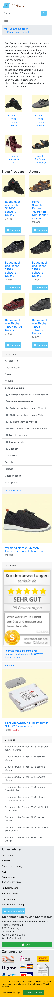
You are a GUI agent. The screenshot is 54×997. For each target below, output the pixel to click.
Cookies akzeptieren (34, 992)
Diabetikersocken (18, 435)
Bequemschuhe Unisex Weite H (29, 408)
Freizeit (9, 469)
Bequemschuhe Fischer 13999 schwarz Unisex (40, 269)
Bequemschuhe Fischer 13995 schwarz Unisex (40, 326)
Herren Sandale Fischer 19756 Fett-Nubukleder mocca (40, 210)
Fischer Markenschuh (18, 32)
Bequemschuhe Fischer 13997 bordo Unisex (13, 325)
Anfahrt (6, 860)
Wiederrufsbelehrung (13, 904)
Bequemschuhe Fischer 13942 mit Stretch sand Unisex (26, 829)
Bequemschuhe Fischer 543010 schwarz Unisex (13, 208)
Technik (9, 462)
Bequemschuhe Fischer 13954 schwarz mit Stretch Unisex (25, 799)
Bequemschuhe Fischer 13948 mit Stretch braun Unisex (26, 809)
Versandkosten (10, 893)
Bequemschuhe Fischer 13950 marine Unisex (24, 819)
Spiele (8, 374)
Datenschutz (8, 877)
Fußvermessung (10, 888)
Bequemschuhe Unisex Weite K (29, 415)
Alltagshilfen (11, 360)
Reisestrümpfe (16, 442)
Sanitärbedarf (12, 455)
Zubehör (13, 448)
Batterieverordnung (12, 866)
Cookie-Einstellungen (11, 992)
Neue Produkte (13, 490)
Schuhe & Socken (19, 28)
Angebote (10, 665)
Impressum (7, 855)
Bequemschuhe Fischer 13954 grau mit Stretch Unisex (25, 789)
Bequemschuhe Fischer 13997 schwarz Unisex (13, 269)
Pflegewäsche (12, 367)
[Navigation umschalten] (6, 20)
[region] (27, 986)
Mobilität (9, 381)
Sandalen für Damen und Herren (40, 159)
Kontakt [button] (28, 944)
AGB (4, 871)
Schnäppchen (12, 482)
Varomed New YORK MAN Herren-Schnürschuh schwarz (25, 549)
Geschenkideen (13, 475)
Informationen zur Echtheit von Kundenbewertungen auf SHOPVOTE (24, 654)
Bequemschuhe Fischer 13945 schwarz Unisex (25, 768)
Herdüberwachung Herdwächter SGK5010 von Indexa (26, 724)
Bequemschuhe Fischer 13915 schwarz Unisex (25, 778)
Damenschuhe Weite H (13, 159)
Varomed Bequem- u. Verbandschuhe (28, 394)
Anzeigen (14, 230)
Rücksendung (9, 899)
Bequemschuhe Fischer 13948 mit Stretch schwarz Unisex (26, 748)
